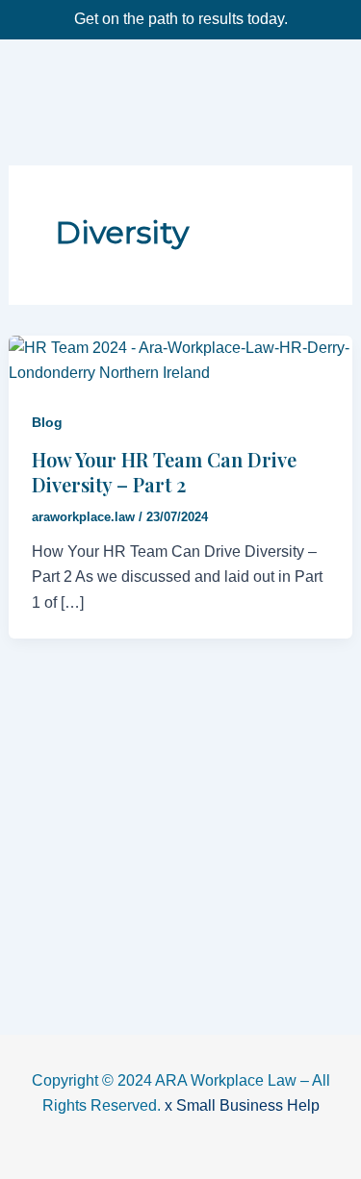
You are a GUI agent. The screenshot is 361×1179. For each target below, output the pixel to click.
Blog (47, 422)
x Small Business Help (242, 1105)
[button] (180, 71)
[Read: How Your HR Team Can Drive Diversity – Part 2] (181, 360)
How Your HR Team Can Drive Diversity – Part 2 (164, 471)
